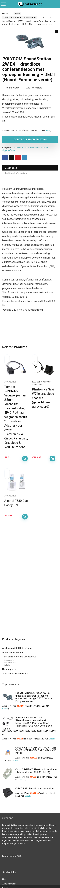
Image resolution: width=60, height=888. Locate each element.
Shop (17, 13)
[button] (56, 31)
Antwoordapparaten (12, 652)
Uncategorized (9, 669)
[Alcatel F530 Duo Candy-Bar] (16, 482)
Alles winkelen (9, 883)
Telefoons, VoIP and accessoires (20, 17)
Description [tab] (11, 168)
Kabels (7, 665)
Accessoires (10, 382)
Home (5, 13)
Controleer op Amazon (30, 139)
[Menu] (3, 4)
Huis (4, 879)
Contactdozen (10, 663)
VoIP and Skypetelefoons (15, 673)
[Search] (55, 4)
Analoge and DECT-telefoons (17, 648)
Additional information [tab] (16, 173)
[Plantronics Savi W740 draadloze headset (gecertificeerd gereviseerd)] (44, 368)
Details (48, 130)
